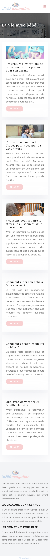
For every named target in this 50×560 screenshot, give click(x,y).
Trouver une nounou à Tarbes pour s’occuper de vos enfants (23, 145)
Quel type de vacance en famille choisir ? (23, 403)
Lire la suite (15, 108)
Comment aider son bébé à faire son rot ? (24, 283)
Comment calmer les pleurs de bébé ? (25, 345)
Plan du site (25, 558)
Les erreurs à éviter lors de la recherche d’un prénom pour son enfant (24, 67)
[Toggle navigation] (45, 6)
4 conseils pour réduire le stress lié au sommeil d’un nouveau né (24, 224)
